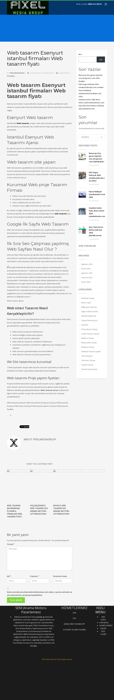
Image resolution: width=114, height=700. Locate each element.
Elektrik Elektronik (88, 316)
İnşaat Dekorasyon (89, 320)
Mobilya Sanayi (87, 347)
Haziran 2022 (86, 277)
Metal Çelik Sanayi (89, 342)
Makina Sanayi (87, 338)
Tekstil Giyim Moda (89, 369)
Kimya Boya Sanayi (89, 329)
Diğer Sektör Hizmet (89, 311)
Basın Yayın (86, 302)
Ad (9, 576)
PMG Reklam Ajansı (48, 659)
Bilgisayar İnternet (89, 307)
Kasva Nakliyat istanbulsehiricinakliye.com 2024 (90, 93)
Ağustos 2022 (86, 273)
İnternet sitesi (60, 576)
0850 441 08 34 (95, 4)
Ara (80, 54)
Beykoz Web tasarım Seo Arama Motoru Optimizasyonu (61, 509)
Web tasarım (23, 123)
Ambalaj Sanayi (87, 298)
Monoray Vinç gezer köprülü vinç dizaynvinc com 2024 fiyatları (90, 78)
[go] (101, 137)
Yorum (10, 544)
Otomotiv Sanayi (88, 360)
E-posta (34, 576)
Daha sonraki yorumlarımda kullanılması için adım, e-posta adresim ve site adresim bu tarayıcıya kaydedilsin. (39, 593)
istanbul (11, 76)
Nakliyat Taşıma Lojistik (91, 351)
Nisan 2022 (86, 282)
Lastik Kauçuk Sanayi (90, 333)
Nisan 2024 (86, 268)
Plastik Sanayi (87, 365)
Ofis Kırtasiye (87, 356)
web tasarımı (61, 213)
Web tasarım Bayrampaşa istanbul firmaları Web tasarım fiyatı (14, 511)
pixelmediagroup (17, 73)
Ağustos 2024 (86, 264)
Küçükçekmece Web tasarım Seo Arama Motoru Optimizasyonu (39, 509)
